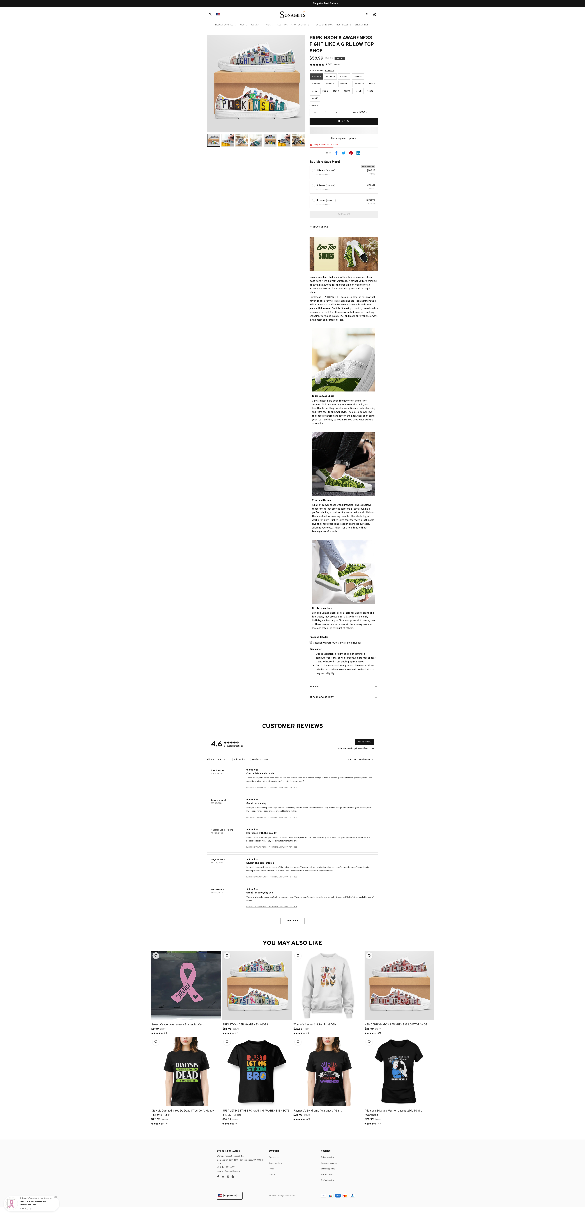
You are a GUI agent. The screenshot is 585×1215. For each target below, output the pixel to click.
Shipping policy (328, 1169)
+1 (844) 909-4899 (226, 1167)
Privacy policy (327, 1157)
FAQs (271, 1169)
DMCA (272, 1174)
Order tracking (275, 1163)
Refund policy (327, 1180)
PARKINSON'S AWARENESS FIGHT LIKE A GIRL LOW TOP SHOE (271, 787)
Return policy (327, 1174)
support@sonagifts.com (228, 1171)
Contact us (274, 1157)
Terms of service (329, 1163)
